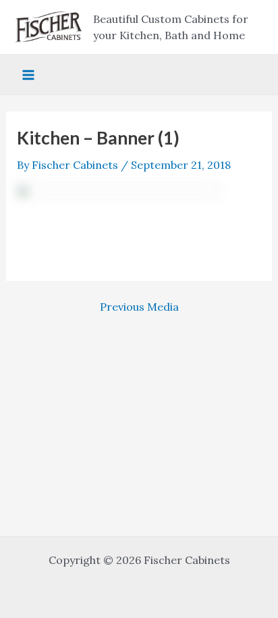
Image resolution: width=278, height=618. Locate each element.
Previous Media (139, 306)
